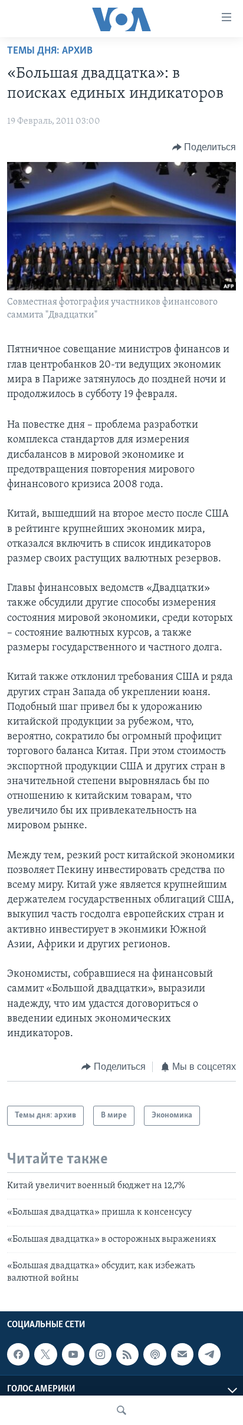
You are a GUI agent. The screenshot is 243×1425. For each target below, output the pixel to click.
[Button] (204, 147)
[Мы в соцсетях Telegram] (209, 1354)
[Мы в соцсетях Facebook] (18, 1354)
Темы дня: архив (50, 51)
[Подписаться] (182, 1354)
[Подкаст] (154, 1354)
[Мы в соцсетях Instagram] (100, 1354)
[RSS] (127, 1354)
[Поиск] (121, 1410)
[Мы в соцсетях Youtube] (73, 1354)
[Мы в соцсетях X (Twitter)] (45, 1354)
